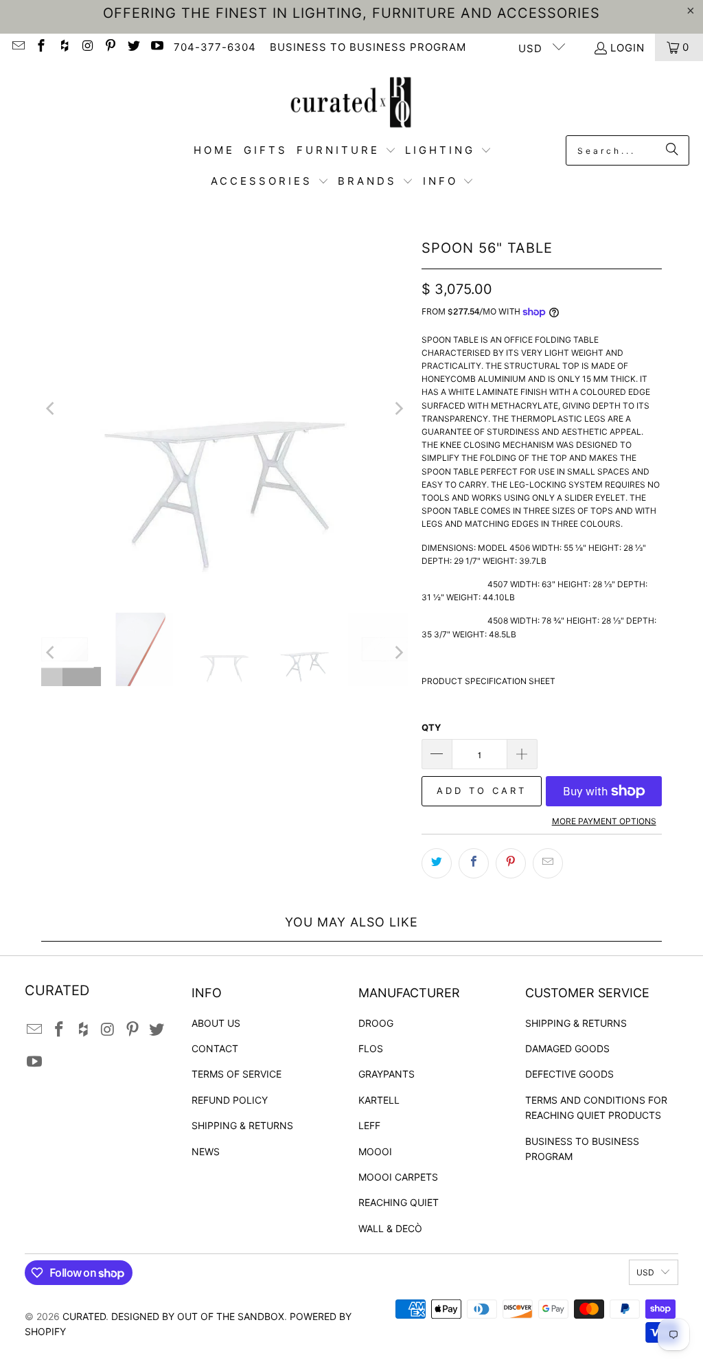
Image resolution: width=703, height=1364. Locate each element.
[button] (346, 150)
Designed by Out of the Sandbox (197, 1316)
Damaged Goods (567, 1048)
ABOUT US (216, 1023)
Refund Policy (230, 1100)
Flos (370, 1048)
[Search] (672, 150)
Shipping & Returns (242, 1125)
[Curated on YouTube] (156, 47)
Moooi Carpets (398, 1177)
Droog (375, 1023)
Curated (84, 1316)
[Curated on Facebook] (41, 47)
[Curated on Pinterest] (110, 47)
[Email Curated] (17, 47)
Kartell (379, 1100)
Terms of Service (236, 1074)
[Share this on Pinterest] (511, 863)
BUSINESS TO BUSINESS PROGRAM (368, 47)
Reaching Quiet (398, 1202)
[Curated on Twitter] (133, 47)
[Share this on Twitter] (437, 863)
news (206, 1151)
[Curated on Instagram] (87, 47)
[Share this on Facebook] (474, 863)
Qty (431, 727)
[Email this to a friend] (548, 863)
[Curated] (351, 101)
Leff (369, 1125)
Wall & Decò (390, 1228)
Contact (215, 1048)
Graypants (386, 1074)
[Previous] (51, 408)
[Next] (397, 408)
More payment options (604, 821)
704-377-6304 (215, 47)
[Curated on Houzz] (63, 47)
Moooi (375, 1151)
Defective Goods (569, 1074)
